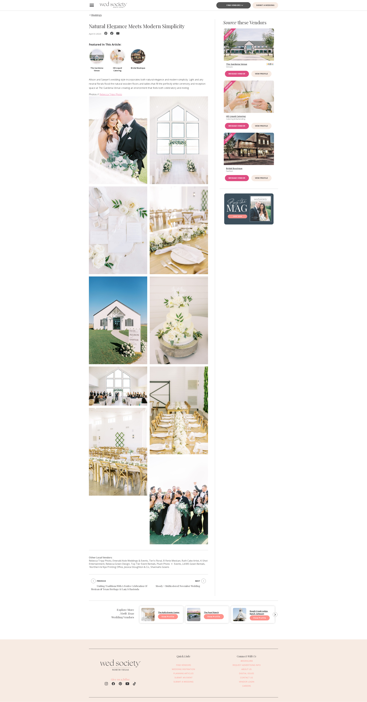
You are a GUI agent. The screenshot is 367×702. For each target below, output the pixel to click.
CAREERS (246, 685)
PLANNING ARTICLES (183, 673)
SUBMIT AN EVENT (183, 677)
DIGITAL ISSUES (246, 673)
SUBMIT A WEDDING (265, 5)
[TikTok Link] (134, 684)
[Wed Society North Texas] (113, 5)
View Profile (261, 74)
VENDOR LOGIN (246, 681)
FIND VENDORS (233, 5)
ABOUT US (246, 669)
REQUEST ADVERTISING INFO (247, 665)
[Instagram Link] (106, 684)
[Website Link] (120, 671)
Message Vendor (237, 74)
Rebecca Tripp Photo (110, 94)
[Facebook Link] (113, 684)
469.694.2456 (246, 660)
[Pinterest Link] (120, 684)
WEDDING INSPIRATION (183, 669)
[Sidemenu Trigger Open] (92, 5)
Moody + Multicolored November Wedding (178, 586)
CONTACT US (246, 677)
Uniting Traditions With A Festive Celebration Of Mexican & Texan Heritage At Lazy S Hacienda (119, 588)
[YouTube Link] (127, 684)
